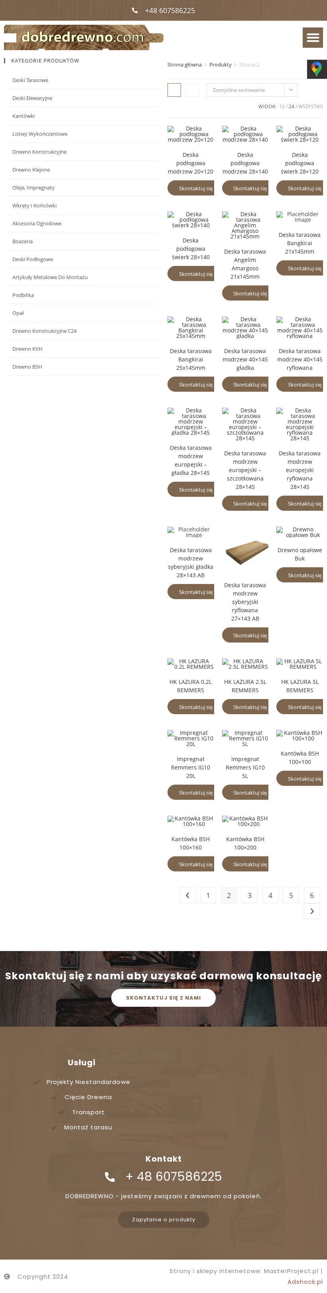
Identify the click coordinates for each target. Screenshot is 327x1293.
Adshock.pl (305, 1281)
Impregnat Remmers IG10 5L (245, 767)
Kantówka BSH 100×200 (245, 843)
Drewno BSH (27, 366)
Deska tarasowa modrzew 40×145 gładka (245, 359)
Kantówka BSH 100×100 (300, 758)
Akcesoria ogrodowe (36, 223)
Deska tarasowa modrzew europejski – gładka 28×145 (191, 460)
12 (282, 106)
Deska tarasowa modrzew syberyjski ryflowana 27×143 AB (245, 601)
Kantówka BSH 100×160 (190, 843)
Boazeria (22, 241)
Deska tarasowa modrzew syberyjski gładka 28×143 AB (190, 562)
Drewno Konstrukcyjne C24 (44, 330)
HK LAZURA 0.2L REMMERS (190, 686)
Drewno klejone (31, 169)
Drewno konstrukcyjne (39, 151)
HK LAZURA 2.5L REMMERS (245, 686)
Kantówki (23, 115)
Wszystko (310, 106)
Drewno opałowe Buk (300, 554)
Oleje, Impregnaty (33, 187)
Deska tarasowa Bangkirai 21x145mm (300, 243)
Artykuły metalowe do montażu (50, 277)
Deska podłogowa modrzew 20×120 (190, 163)
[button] (313, 37)
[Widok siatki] (174, 90)
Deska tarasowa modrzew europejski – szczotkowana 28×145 (245, 469)
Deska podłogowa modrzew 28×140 (245, 163)
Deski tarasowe (30, 80)
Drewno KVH (27, 348)
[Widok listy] (192, 90)
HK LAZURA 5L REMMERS (300, 686)
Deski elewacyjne (32, 98)
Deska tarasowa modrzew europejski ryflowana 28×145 (300, 469)
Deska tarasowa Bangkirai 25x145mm (191, 359)
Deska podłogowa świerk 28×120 (300, 163)
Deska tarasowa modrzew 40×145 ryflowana (300, 359)
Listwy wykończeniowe (39, 133)
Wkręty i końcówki (34, 205)
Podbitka (23, 295)
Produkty (220, 64)
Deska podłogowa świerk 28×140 (191, 248)
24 (291, 106)
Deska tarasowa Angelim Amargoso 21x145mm (245, 264)
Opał (18, 312)
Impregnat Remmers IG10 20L (190, 767)
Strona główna (184, 64)
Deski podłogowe (32, 259)
